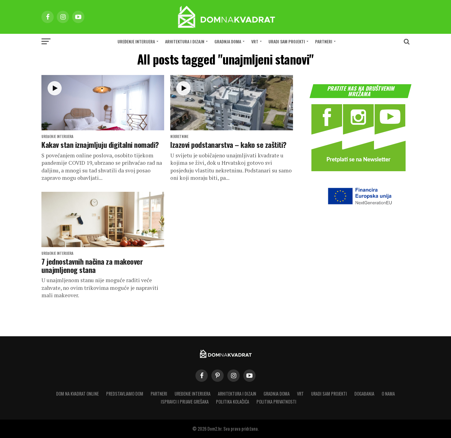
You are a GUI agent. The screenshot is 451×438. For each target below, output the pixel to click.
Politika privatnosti (276, 401)
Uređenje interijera (136, 41)
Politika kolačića (232, 401)
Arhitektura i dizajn (184, 41)
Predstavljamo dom (124, 393)
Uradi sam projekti (286, 41)
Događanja (364, 393)
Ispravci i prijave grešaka (185, 401)
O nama (388, 393)
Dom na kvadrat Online (77, 393)
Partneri (323, 41)
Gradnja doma (227, 41)
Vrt (254, 41)
